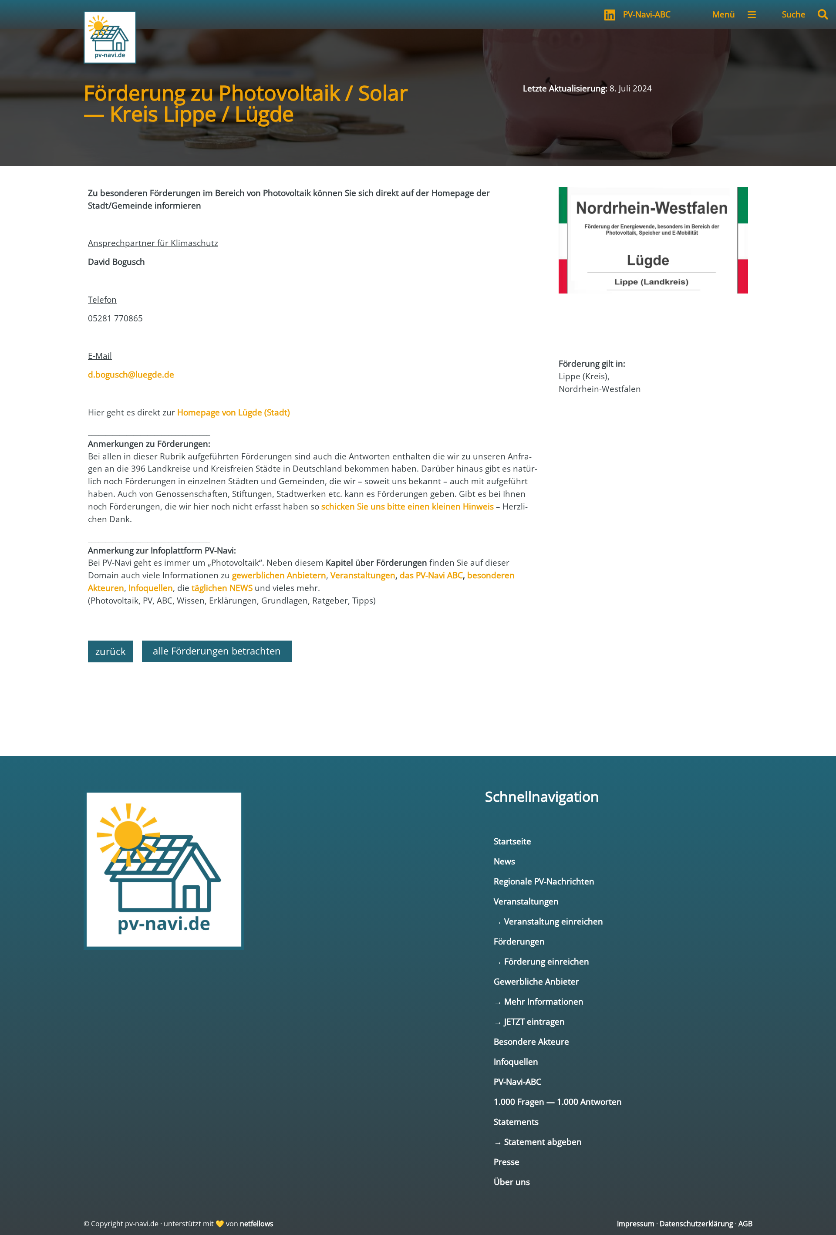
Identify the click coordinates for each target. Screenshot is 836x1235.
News (504, 861)
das (431, 575)
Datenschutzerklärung (696, 1223)
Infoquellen (516, 1061)
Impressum (635, 1223)
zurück (110, 651)
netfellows (256, 1223)
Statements (516, 1121)
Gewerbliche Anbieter (536, 981)
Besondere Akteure (531, 1041)
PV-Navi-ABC (647, 14)
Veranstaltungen (526, 901)
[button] (823, 14)
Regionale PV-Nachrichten (544, 881)
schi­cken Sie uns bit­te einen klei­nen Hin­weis (407, 506)
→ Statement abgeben (538, 1141)
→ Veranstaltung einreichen (548, 921)
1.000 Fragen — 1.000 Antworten (558, 1101)
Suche (794, 14)
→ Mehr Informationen (538, 1001)
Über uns (512, 1182)
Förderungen (519, 941)
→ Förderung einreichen (541, 961)
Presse (506, 1162)
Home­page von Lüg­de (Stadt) (233, 412)
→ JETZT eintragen (529, 1021)
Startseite (512, 841)
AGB (745, 1223)
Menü (723, 14)
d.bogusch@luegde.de (131, 374)
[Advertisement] (314, 693)
